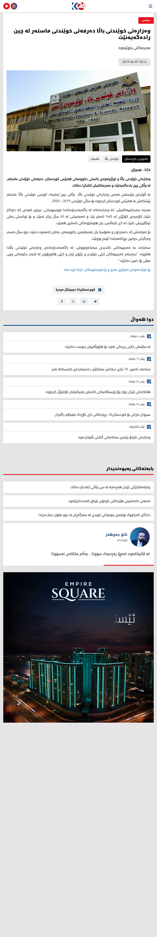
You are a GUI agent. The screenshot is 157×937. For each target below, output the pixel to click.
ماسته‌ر (95, 159)
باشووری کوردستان (136, 159)
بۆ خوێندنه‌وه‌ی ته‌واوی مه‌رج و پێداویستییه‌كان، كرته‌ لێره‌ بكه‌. (106, 269)
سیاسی (146, 20)
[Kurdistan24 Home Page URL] (78, 6)
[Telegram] (95, 301)
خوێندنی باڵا (112, 159)
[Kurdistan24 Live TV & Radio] (6, 6)
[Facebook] (62, 301)
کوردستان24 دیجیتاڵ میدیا (75, 290)
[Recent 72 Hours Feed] (14, 6)
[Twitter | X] (73, 301)
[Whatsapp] (84, 301)
